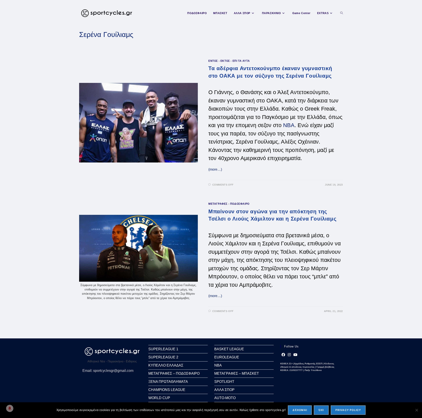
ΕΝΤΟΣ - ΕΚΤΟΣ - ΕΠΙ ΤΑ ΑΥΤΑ (229, 60)
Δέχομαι (300, 410)
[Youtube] (295, 355)
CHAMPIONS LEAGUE (166, 390)
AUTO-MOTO (225, 398)
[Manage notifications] (9, 408)
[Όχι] (416, 410)
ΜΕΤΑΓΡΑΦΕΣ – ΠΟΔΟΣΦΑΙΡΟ (174, 373)
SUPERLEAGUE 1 (163, 349)
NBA (289, 125)
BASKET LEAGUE (229, 349)
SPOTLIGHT (224, 381)
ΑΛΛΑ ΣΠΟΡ (224, 390)
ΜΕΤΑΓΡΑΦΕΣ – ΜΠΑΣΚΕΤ (236, 373)
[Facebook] (283, 355)
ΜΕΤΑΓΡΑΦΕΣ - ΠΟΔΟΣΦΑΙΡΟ (228, 203)
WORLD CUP (159, 398)
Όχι (321, 410)
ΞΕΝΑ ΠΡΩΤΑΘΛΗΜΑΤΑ (168, 381)
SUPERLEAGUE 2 (163, 357)
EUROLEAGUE (226, 357)
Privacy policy (348, 410)
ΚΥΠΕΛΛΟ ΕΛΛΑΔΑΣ (165, 365)
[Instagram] (289, 355)
